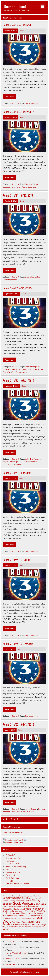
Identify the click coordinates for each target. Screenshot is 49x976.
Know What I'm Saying (16, 866)
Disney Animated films (24, 901)
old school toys (30, 461)
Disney (12, 900)
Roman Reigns (7, 919)
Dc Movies (35, 898)
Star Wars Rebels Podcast (23, 924)
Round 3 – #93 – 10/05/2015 (18, 25)
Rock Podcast (37, 915)
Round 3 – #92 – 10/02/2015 (18, 112)
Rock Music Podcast (23, 915)
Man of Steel (17, 906)
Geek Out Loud (15, 6)
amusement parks (32, 366)
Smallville (17, 464)
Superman (32, 187)
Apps (27, 809)
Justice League (7, 906)
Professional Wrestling (34, 911)
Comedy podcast (32, 103)
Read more (10, 97)
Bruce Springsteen (26, 896)
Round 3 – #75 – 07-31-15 (16, 560)
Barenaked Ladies (32, 277)
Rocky (24, 187)
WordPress (24, 972)
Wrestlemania (26, 927)
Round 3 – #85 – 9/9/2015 (17, 288)
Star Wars (7, 372)
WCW (19, 927)
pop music (39, 369)
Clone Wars (37, 896)
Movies (22, 909)
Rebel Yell (10, 875)
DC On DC (10, 855)
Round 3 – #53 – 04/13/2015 (18, 724)
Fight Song (22, 369)
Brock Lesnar (14, 896)
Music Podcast (32, 908)
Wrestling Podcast (38, 927)
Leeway (36, 972)
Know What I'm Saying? (16, 953)
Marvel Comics (14, 909)
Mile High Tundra (13, 872)
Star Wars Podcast (20, 922)
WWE (6, 929)
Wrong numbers (27, 812)
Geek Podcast (24, 903)
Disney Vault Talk (13, 858)
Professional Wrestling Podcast (18, 913)
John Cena (40, 903)
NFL (43, 909)
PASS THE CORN (18, 911)
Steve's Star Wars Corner (17, 884)
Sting (38, 925)
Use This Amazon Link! (13, 832)
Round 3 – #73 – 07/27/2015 (18, 643)
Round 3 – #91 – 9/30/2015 (18, 195)
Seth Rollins (17, 919)
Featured (10, 861)
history (31, 369)
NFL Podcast (7, 911)
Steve (22, 30)
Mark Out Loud (12, 869)
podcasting (7, 464)
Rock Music (10, 915)
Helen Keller (16, 187)
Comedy (33, 809)
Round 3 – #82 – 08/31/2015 (18, 380)
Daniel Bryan (27, 898)
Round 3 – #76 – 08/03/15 (17, 473)
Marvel (25, 906)
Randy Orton (39, 913)
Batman (28, 184)
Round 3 (15, 103)
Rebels (4, 915)
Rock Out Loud (12, 878)
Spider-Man (31, 919)
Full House (15, 812)
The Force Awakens (20, 372)
